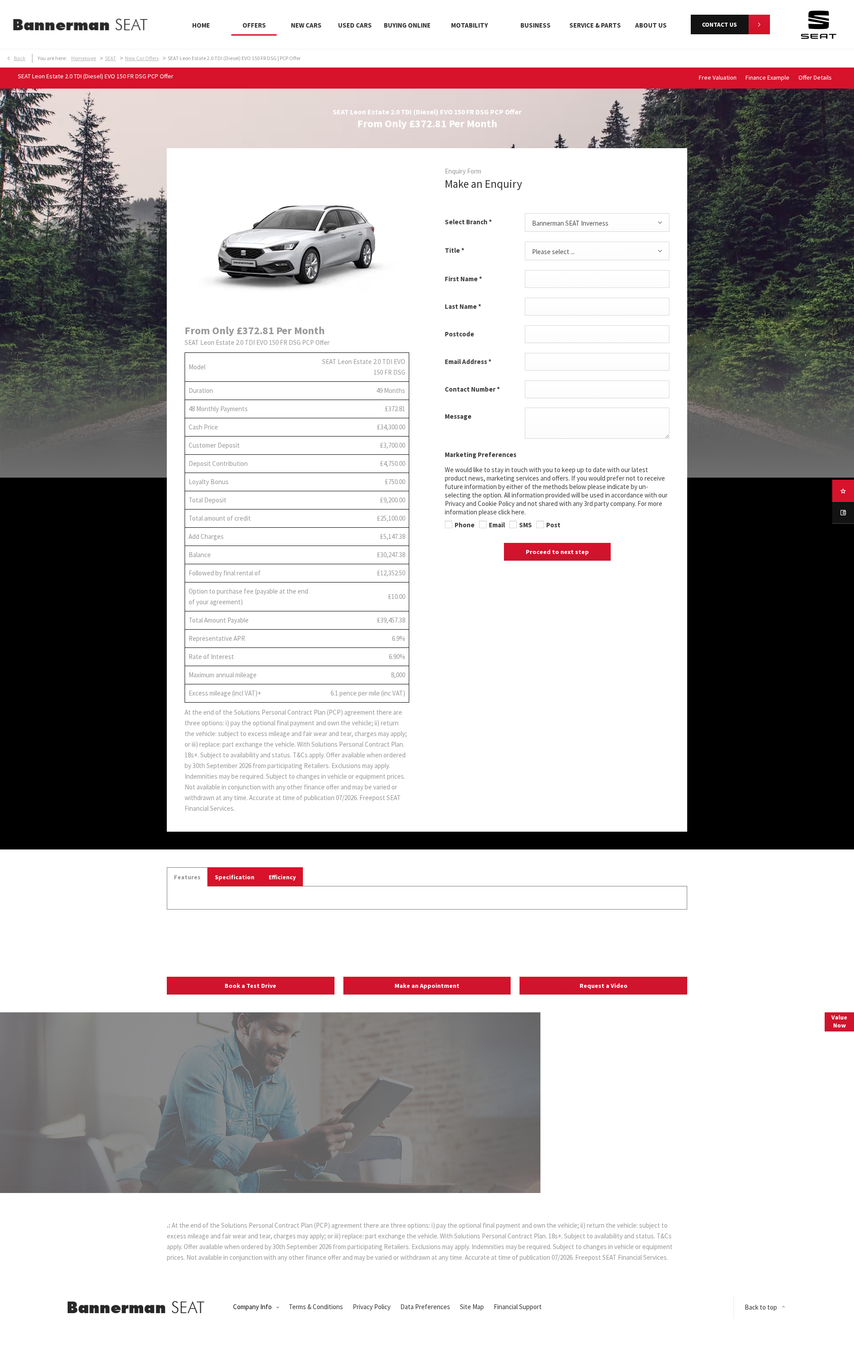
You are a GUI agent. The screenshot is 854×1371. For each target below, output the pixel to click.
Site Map (472, 1306)
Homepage (83, 58)
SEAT (110, 58)
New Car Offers (142, 58)
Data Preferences (425, 1306)
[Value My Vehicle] (843, 512)
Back (19, 58)
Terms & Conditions (316, 1306)
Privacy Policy (372, 1306)
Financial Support (518, 1306)
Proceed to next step (557, 552)
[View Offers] (843, 490)
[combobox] (597, 222)
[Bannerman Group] (80, 24)
